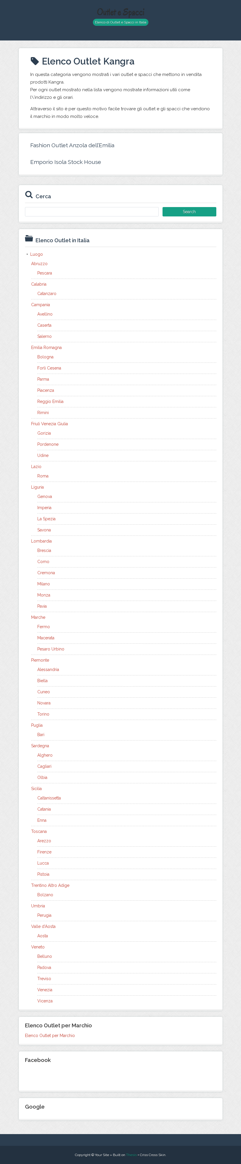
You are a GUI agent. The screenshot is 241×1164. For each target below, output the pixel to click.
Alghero (45, 755)
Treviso (44, 978)
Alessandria (48, 669)
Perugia (44, 915)
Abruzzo (39, 263)
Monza (43, 595)
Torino (43, 714)
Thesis (131, 1155)
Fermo (43, 626)
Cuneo (43, 691)
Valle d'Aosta (43, 926)
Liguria (37, 487)
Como (43, 561)
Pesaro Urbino (50, 649)
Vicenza (45, 1001)
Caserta (44, 325)
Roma (42, 476)
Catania (44, 809)
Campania (40, 304)
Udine (42, 455)
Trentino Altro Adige (50, 885)
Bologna (45, 357)
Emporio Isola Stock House (65, 162)
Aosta (42, 935)
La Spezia (46, 518)
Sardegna (40, 745)
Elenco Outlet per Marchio (50, 1035)
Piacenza (45, 390)
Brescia (44, 550)
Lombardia (41, 541)
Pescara (44, 273)
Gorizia (44, 433)
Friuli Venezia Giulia (49, 423)
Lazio (36, 466)
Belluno (44, 956)
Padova (44, 967)
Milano (43, 584)
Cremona (46, 572)
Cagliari (44, 766)
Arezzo (44, 840)
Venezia (44, 989)
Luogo (36, 254)
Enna (41, 820)
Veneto (38, 947)
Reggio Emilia (50, 401)
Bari (40, 734)
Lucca (43, 863)
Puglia (37, 725)
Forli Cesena (49, 368)
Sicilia (36, 788)
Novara (44, 703)
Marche (38, 617)
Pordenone (47, 444)
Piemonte (40, 660)
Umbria (38, 906)
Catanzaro (46, 293)
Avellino (45, 314)
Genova (44, 496)
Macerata (45, 638)
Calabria (38, 284)
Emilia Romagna (46, 347)
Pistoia (43, 874)
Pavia (42, 606)
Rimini (43, 412)
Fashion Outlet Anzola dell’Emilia (72, 145)
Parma (43, 379)
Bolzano (45, 894)
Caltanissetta (49, 798)
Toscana (39, 831)
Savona (44, 530)
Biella (42, 680)
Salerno (44, 336)
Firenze (44, 852)
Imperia (44, 507)
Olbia (42, 777)
